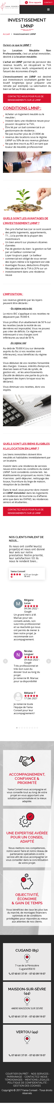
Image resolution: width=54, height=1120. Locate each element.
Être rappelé (35, 2)
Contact (48, 2)
